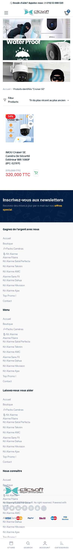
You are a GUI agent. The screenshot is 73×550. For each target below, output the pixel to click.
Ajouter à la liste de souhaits (31, 117)
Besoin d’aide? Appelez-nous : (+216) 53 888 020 (38, 3)
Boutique (8, 244)
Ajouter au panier (36, 173)
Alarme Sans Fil (11, 277)
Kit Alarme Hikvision (14, 285)
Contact (7, 301)
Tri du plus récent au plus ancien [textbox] (47, 100)
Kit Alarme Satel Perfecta (16, 261)
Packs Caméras (14, 249)
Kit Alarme (12, 254)
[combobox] (49, 100)
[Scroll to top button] (67, 535)
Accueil (7, 89)
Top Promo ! (9, 296)
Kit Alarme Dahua (12, 280)
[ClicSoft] (36, 13)
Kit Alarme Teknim (12, 266)
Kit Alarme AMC (11, 272)
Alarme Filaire (10, 257)
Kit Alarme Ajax (11, 291)
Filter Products (13, 100)
